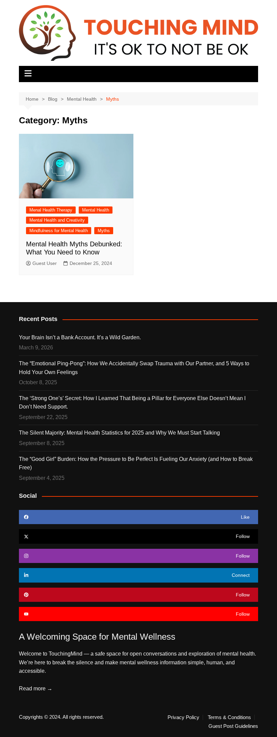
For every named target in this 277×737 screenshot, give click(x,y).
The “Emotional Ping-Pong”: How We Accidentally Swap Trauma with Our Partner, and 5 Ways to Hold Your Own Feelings (134, 368)
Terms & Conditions (229, 717)
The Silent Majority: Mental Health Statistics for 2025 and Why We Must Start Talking (119, 433)
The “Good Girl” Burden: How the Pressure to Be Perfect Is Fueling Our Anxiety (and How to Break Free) (136, 463)
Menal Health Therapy (50, 210)
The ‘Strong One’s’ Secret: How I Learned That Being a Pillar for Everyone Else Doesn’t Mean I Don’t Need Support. (132, 402)
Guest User (44, 263)
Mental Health (95, 210)
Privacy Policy (183, 717)
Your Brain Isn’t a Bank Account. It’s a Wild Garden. (80, 337)
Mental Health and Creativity (57, 220)
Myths (104, 230)
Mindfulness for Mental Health (58, 230)
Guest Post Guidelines (233, 726)
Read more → (35, 688)
